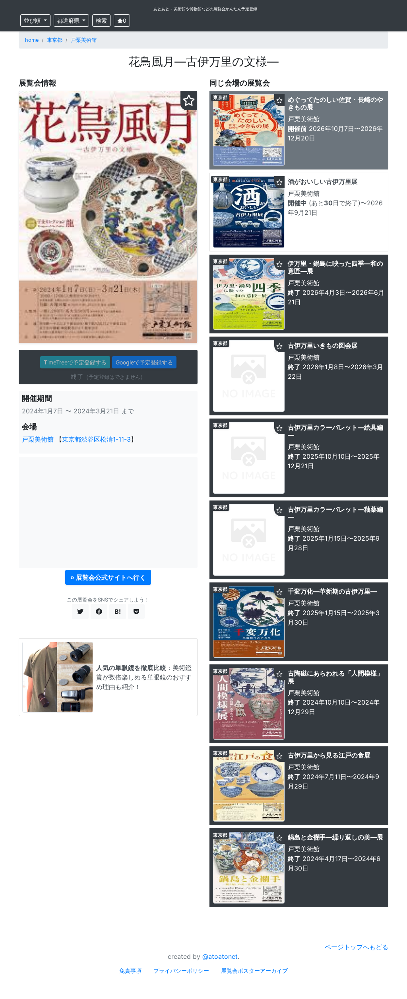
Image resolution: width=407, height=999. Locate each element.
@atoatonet (220, 956)
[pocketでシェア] (136, 611)
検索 (101, 20)
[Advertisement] (108, 512)
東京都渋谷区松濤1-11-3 (96, 439)
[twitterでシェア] (80, 611)
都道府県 (69, 20)
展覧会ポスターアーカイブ (254, 970)
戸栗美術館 (84, 40)
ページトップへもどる (356, 947)
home (32, 40)
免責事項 (130, 970)
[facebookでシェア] (99, 611)
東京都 (54, 40)
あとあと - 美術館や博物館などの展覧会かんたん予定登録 (205, 8)
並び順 (33, 20)
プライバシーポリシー (181, 970)
